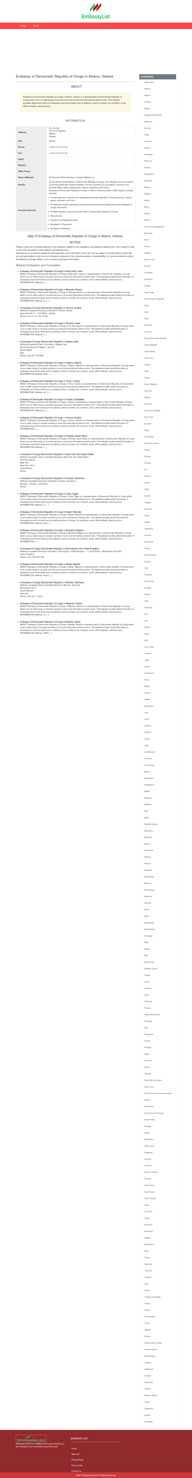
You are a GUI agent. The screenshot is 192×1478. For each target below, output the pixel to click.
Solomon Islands (151, 1172)
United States (149, 1356)
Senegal (147, 1126)
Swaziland (148, 1231)
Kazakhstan (149, 673)
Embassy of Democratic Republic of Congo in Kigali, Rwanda (50, 511)
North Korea (149, 962)
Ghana (147, 515)
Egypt (146, 430)
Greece (147, 522)
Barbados (148, 180)
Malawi (147, 791)
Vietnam (147, 1388)
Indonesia (148, 607)
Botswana (148, 233)
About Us (75, 1454)
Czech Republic (150, 384)
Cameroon (148, 279)
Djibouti (147, 397)
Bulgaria (147, 252)
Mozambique (149, 889)
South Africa (149, 1185)
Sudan (147, 1218)
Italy (146, 640)
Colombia (148, 325)
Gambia (147, 495)
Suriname (148, 1224)
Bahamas (148, 160)
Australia (148, 141)
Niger (146, 942)
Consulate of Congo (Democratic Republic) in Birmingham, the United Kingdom (59, 548)
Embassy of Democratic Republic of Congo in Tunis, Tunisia (50, 381)
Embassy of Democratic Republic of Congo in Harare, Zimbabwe (52, 399)
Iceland (147, 594)
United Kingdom (150, 1349)
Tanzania (148, 1270)
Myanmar (148, 896)
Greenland (148, 528)
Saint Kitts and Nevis (153, 1080)
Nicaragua (148, 935)
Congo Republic (150, 344)
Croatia (147, 364)
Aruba (146, 134)
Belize (146, 200)
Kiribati (147, 686)
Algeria (147, 95)
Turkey (147, 1310)
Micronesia (148, 850)
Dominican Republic (152, 410)
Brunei (147, 246)
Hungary (147, 587)
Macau (147, 771)
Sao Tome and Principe (153, 1113)
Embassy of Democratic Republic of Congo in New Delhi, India (51, 271)
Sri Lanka (148, 1211)
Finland (147, 476)
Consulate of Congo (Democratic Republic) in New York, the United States (57, 454)
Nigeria (147, 948)
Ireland (147, 627)
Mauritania (148, 830)
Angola (147, 108)
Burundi (147, 266)
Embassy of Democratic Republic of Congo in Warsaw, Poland (51, 603)
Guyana (147, 561)
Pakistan (148, 988)
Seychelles (148, 1139)
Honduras (148, 574)
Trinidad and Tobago (152, 1297)
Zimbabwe (148, 1421)
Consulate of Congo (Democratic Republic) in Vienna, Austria (50, 307)
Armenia (147, 128)
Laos (146, 712)
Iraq (145, 620)
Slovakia (147, 1159)
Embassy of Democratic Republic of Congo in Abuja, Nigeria (50, 564)
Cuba (146, 371)
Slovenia (147, 1165)
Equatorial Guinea (151, 443)
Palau (146, 994)
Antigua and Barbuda (152, 115)
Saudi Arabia (149, 1119)
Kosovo (147, 692)
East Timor (148, 417)
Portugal (147, 1047)
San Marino (149, 1106)
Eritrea (147, 449)
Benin (146, 206)
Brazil (146, 239)
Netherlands (149, 922)
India (146, 600)
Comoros (148, 331)
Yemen (147, 1402)
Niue (146, 955)
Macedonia (148, 778)
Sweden (147, 1237)
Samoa (147, 1100)
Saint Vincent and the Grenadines (158, 1093)
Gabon (147, 489)
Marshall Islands (151, 824)
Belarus (147, 187)
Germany (148, 509)
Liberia (147, 738)
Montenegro (149, 876)
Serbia (147, 1132)
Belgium (147, 193)
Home (23, 25)
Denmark (148, 390)
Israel (146, 633)
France (147, 482)
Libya (146, 745)
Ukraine (147, 1336)
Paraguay (148, 1021)
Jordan (147, 666)
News (36, 25)
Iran (145, 614)
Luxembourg (149, 765)
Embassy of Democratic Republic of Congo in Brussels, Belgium (52, 530)
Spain (146, 1205)
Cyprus (147, 377)
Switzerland (149, 1244)
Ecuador (147, 423)
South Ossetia (150, 1198)
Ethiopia (147, 463)
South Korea (149, 1191)
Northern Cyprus (151, 968)
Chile (146, 312)
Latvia (146, 719)
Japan (146, 660)
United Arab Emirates (153, 1342)
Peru (146, 1027)
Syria (146, 1251)
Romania (148, 1060)
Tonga (146, 1290)
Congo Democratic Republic (155, 338)
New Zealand (149, 929)
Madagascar (149, 784)
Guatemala (148, 541)
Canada (147, 285)
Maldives (148, 804)
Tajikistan (148, 1264)
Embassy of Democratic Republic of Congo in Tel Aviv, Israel (50, 323)
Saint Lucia (148, 1086)
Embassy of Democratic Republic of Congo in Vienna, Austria (50, 417)
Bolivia (147, 220)
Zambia (147, 1415)
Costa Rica (148, 357)
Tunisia (147, 1303)
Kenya (147, 679)
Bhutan (147, 213)
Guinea (147, 548)
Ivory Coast (149, 646)
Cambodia (148, 272)
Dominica (148, 403)
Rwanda (147, 1073)
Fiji (145, 469)
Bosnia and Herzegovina (154, 226)
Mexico (147, 843)
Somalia (147, 1178)
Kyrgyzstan (148, 706)
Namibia (147, 903)
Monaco (147, 863)
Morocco (147, 883)
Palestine (148, 1001)
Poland (147, 1040)
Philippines (148, 1034)
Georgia (147, 502)
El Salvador (149, 436)
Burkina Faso (149, 259)
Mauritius (148, 837)
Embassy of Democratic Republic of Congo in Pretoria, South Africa (53, 435)
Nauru (146, 909)
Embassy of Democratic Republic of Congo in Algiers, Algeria (50, 362)
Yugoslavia (148, 1408)
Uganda (147, 1329)
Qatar (146, 1054)
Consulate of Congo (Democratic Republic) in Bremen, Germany (52, 582)
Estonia (147, 456)
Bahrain (147, 167)
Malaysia (148, 797)
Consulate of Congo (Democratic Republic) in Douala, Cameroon (52, 478)
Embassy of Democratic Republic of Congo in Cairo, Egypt (49, 493)
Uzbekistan (148, 1369)
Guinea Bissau (150, 554)
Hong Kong (148, 581)
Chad (146, 305)
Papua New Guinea (152, 1014)
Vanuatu (147, 1375)
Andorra (147, 101)
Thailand (147, 1277)
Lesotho (147, 732)
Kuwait (147, 699)
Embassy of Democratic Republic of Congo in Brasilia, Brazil (50, 621)
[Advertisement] (96, 50)
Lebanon (147, 725)
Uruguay (147, 1362)
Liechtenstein (149, 751)
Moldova (147, 857)
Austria (147, 147)
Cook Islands (149, 351)
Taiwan (147, 1257)
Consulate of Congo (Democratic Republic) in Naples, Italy (49, 341)
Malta (146, 817)
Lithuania (148, 758)
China (146, 318)
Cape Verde (149, 292)
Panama (147, 1008)
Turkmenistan (149, 1316)
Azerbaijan (148, 154)
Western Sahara (150, 1395)
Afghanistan (149, 82)
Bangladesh (149, 174)
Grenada (147, 535)
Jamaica (147, 653)
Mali (146, 811)
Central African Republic (154, 298)
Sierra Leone (149, 1145)
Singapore (148, 1152)
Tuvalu (147, 1323)
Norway (147, 975)
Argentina (148, 121)
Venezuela (148, 1382)
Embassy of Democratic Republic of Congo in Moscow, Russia (51, 289)
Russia (147, 1067)
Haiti (146, 568)
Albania (147, 88)
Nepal (146, 916)
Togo (146, 1283)
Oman (146, 981)
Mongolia (148, 870)
